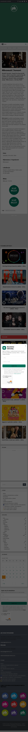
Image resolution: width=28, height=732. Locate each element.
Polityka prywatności (17, 373)
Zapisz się (14, 366)
